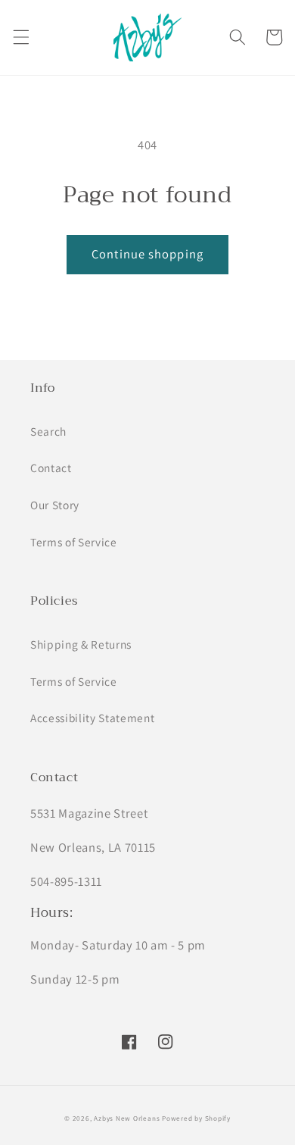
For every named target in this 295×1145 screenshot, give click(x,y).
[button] (20, 37)
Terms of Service (73, 541)
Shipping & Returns (81, 644)
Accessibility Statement (92, 717)
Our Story (54, 504)
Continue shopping (147, 254)
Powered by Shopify (196, 1118)
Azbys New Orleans (127, 1118)
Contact (51, 467)
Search (48, 431)
